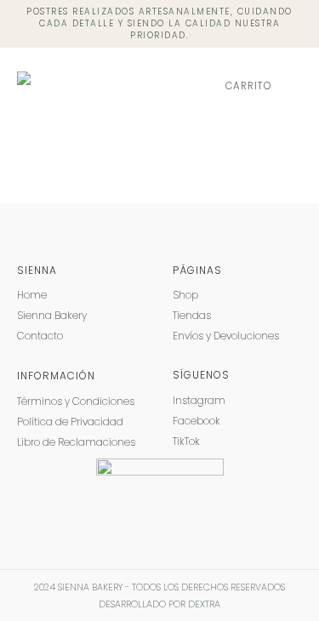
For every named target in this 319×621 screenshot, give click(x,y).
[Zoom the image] (160, 466)
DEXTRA (204, 604)
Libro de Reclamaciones (76, 442)
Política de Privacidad (70, 421)
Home (32, 295)
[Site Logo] (83, 86)
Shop (185, 295)
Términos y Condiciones (75, 401)
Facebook (196, 420)
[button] (292, 85)
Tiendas (192, 315)
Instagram (199, 400)
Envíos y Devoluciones (226, 335)
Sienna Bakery (52, 315)
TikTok (186, 441)
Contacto (40, 335)
